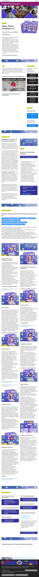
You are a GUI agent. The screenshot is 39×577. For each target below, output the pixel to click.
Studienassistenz (22, 222)
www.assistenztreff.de (25, 515)
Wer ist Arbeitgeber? (27, 193)
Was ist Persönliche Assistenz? (29, 156)
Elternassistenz (22, 218)
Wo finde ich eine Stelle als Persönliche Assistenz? (28, 507)
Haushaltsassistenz (6, 220)
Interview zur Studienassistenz (32, 94)
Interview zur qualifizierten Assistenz (32, 100)
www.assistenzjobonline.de (26, 518)
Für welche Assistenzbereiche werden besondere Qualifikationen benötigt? (11, 512)
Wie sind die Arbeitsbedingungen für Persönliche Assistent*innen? (29, 499)
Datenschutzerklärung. (31, 570)
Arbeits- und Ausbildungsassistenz (9, 218)
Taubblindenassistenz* (7, 224)
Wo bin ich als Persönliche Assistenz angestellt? (9, 520)
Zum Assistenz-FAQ (32, 116)
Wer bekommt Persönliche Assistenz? (28, 187)
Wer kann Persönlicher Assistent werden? (29, 191)
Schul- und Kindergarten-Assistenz (9, 222)
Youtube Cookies (6, 570)
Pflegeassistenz (16, 220)
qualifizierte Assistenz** (19, 224)
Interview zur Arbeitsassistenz (32, 75)
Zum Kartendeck (32, 125)
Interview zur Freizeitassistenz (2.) (32, 88)
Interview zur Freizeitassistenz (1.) (32, 81)
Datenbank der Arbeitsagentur (29, 532)
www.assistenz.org (24, 517)
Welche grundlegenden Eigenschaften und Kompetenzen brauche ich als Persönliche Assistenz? (10, 502)
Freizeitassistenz (31, 218)
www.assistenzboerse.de (25, 516)
